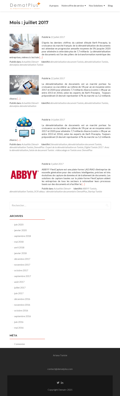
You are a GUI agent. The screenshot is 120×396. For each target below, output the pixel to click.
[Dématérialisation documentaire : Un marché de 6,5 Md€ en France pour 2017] (24, 43)
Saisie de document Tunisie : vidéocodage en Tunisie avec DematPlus (60, 150)
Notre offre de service (72, 5)
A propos (54, 5)
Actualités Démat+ (30, 61)
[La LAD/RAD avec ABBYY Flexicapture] (24, 175)
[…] (41, 57)
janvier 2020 (20, 230)
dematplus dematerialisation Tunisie (26, 64)
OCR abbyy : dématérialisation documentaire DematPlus (60, 191)
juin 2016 (18, 321)
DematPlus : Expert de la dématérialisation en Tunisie (58, 147)
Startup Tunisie (95, 191)
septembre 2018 (22, 236)
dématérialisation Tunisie (96, 61)
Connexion (19, 344)
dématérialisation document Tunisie (67, 61)
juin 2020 (18, 224)
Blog (110, 5)
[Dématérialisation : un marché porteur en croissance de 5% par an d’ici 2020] (24, 84)
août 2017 (19, 281)
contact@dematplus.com (60, 368)
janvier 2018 (20, 253)
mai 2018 (19, 241)
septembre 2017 (22, 276)
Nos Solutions (96, 5)
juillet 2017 (19, 287)
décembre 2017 (22, 258)
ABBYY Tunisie (89, 188)
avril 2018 (19, 247)
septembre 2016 (22, 316)
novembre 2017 (22, 264)
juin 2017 (18, 293)
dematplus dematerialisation (23, 105)
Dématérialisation (58, 144)
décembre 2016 (22, 299)
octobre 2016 (21, 310)
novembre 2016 (22, 304)
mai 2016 (19, 327)
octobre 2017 (21, 270)
